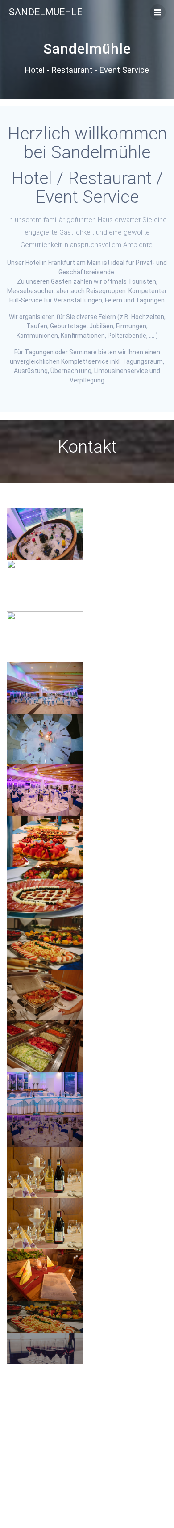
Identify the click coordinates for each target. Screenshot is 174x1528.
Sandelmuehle (45, 12)
